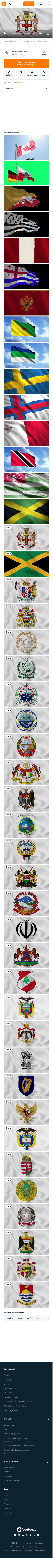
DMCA (6, 1428)
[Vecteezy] (3, 3)
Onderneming (10, 1387)
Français (7, 1515)
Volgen (44, 54)
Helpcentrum (9, 1469)
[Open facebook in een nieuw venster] (14, 1537)
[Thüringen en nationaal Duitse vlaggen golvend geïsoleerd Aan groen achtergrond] (26, 172)
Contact (7, 1474)
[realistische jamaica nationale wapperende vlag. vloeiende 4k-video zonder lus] (26, 562)
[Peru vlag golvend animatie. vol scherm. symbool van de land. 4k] (26, 249)
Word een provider (11, 1482)
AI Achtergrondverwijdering (15, 1405)
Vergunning (9, 1424)
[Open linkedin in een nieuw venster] (22, 1537)
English (7, 1497)
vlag (20, 1317)
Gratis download (26, 63)
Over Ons (8, 1478)
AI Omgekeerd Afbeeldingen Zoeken (19, 1400)
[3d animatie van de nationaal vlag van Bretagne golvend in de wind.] (26, 223)
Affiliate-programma (12, 1433)
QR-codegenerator (11, 1409)
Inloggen (40, 4)
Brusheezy (8, 1374)
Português (8, 1506)
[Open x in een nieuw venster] (34, 1537)
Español (7, 1501)
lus (37, 1317)
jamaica (9, 1317)
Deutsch (7, 1510)
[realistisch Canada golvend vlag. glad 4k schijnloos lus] (26, 146)
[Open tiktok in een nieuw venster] (30, 1537)
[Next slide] (43, 1317)
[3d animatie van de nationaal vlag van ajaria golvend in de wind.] (26, 275)
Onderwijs (8, 1392)
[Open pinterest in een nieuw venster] (26, 1537)
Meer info (9, 87)
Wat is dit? (21, 83)
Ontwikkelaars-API (11, 1396)
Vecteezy (7, 1378)
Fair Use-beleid (39, 1552)
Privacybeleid (27, 1552)
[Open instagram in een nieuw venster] (18, 1537)
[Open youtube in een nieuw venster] (37, 1537)
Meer (6, 1519)
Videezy (7, 1383)
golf (29, 1317)
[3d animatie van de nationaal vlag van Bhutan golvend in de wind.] (26, 197)
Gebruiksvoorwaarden (12, 1552)
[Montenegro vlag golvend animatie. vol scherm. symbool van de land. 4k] (26, 301)
